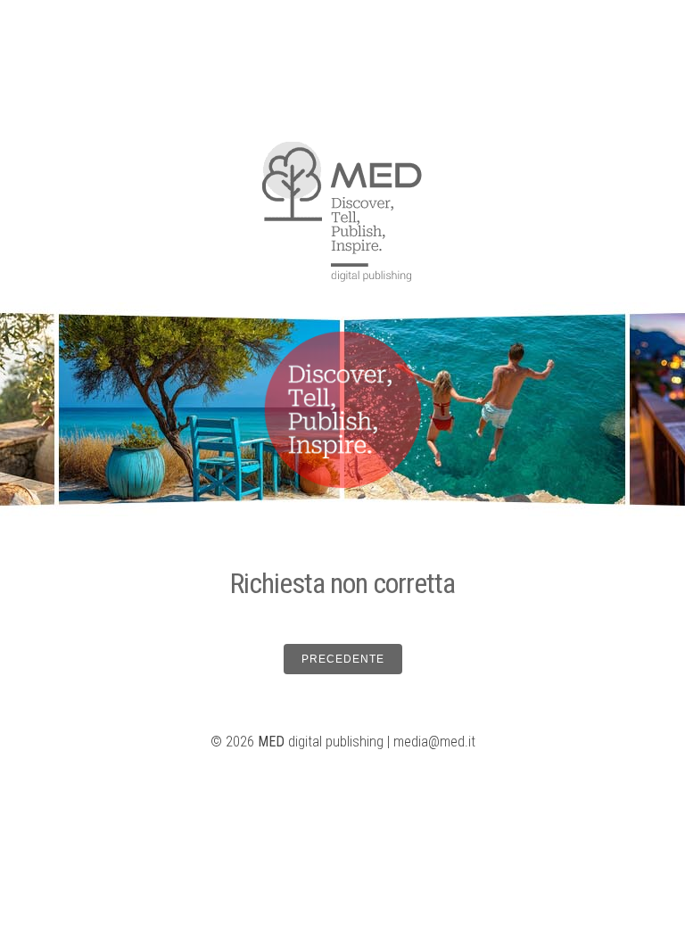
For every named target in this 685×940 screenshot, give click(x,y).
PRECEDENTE (342, 659)
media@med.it (434, 741)
